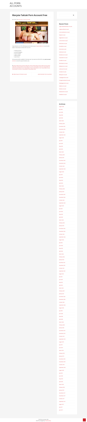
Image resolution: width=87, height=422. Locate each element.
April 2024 (61, 183)
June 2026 (61, 112)
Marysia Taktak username (42, 65)
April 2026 (61, 117)
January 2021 (61, 293)
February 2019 (62, 353)
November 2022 (62, 231)
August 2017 (61, 404)
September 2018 (62, 367)
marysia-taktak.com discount (38, 66)
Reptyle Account (62, 35)
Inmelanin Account (62, 71)
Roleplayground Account (63, 83)
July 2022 (61, 242)
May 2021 (61, 282)
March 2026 (61, 120)
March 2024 (61, 186)
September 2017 (62, 401)
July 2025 (61, 140)
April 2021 (61, 285)
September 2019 (62, 339)
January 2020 (61, 327)
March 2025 (61, 152)
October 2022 (61, 234)
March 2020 (61, 322)
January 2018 (61, 390)
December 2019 (62, 330)
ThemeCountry (48, 420)
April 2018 (61, 381)
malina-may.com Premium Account (20, 74)
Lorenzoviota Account (63, 40)
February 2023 (62, 222)
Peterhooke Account (63, 43)
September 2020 (62, 305)
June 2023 (61, 211)
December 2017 (62, 393)
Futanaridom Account (63, 57)
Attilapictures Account (63, 66)
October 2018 (61, 364)
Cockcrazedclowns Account (64, 32)
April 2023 (61, 217)
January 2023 (61, 225)
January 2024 (61, 191)
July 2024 (61, 174)
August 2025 (61, 137)
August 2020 (61, 307)
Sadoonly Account (62, 52)
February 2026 (62, 123)
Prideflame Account (63, 94)
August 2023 (61, 205)
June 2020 (61, 313)
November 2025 (62, 129)
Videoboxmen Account (63, 91)
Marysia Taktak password (17, 65)
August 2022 (61, 239)
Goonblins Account (62, 60)
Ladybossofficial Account (64, 29)
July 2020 (61, 310)
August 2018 (61, 370)
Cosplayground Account (63, 77)
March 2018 (61, 384)
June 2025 (61, 143)
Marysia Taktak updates (34, 65)
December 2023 (62, 194)
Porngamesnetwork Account (64, 80)
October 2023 (61, 200)
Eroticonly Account (62, 49)
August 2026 (61, 106)
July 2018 (61, 373)
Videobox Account (62, 88)
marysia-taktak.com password (17, 69)
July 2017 (61, 407)
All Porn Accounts (16, 4)
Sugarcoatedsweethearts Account (65, 26)
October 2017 (61, 398)
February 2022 (62, 256)
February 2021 (62, 290)
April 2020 (61, 319)
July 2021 (61, 276)
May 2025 (61, 146)
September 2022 (62, 237)
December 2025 (62, 126)
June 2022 (61, 245)
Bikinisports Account (63, 74)
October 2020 (61, 302)
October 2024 (61, 166)
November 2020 (62, 299)
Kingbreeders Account (63, 37)
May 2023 (61, 214)
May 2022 (61, 248)
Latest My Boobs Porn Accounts (44, 74)
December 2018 (62, 359)
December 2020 (62, 296)
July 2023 (61, 208)
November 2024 (62, 163)
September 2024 (62, 168)
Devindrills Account (62, 46)
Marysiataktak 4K (25, 69)
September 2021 (62, 271)
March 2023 (61, 220)
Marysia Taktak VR (20, 66)
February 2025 (62, 154)
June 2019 (61, 347)
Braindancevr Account (63, 54)
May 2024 (61, 180)
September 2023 (62, 203)
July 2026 (61, 109)
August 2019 (61, 341)
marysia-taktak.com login (28, 67)
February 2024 (62, 188)
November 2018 (62, 361)
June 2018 (61, 376)
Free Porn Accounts (26, 19)
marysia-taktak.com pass (46, 67)
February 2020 (62, 324)
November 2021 (62, 265)
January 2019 (61, 356)
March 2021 (61, 288)
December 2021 (62, 262)
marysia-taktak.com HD (20, 67)
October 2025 (61, 132)
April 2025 (61, 149)
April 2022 (61, 251)
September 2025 (62, 134)
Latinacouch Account (63, 69)
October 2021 (61, 268)
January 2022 (61, 259)
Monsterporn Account (63, 63)
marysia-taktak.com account (28, 66)
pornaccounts (20, 19)
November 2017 (62, 395)
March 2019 (61, 350)
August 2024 (61, 171)
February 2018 (62, 387)
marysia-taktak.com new (37, 67)
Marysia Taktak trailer (26, 65)
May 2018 (61, 378)
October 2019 (61, 336)
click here (14, 60)
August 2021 (61, 273)
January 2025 (61, 157)
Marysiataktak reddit (32, 69)
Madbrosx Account (62, 86)
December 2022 (62, 228)
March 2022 (61, 254)
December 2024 (62, 160)
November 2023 (62, 197)
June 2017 (61, 410)
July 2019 (61, 344)
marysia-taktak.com (40, 46)
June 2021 (61, 279)
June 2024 (61, 177)
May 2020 (61, 316)
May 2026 (61, 115)
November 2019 (62, 333)
